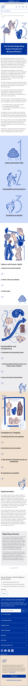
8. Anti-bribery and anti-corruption (11, 448)
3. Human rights (5, 291)
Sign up (24, 610)
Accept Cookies (14, 676)
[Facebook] (5, 651)
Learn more (3, 589)
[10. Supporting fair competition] (2, 478)
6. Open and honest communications (11, 377)
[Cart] (23, 7)
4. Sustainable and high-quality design (12, 352)
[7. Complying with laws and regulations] (2, 442)
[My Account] (16, 7)
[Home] (1, 14)
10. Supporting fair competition (10, 473)
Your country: (4, 614)
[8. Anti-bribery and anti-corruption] (2, 453)
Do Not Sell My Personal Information (14, 680)
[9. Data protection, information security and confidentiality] (2, 467)
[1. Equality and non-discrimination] (2, 274)
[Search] (2, 11)
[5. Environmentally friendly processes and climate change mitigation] (2, 371)
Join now (4, 593)
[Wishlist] (19, 7)
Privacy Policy (12, 672)
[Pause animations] (25, 38)
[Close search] (26, 11)
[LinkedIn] (12, 651)
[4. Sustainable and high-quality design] (2, 358)
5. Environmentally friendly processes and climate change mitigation (14, 365)
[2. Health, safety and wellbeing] (2, 285)
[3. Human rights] (2, 297)
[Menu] (26, 7)
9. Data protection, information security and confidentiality (14, 460)
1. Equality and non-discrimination (11, 268)
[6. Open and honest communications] (2, 383)
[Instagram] (2, 651)
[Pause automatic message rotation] (26, 1)
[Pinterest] (9, 651)
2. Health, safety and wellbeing (10, 279)
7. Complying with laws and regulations (12, 436)
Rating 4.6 (17, 1)
